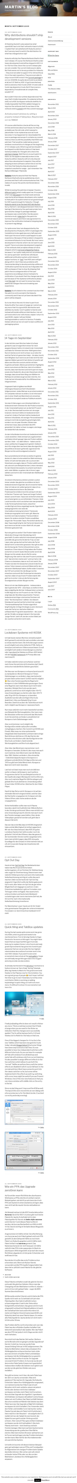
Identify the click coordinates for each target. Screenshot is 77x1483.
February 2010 (52, 474)
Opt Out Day (12, 860)
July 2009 (51, 500)
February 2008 (53, 560)
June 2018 (51, 127)
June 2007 (51, 590)
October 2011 (52, 399)
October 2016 (52, 190)
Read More (45, 1480)
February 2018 (52, 138)
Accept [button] (37, 1480)
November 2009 (53, 485)
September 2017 (53, 153)
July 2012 (51, 366)
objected (21, 216)
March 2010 (52, 470)
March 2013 (52, 336)
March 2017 (52, 175)
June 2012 (51, 369)
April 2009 (51, 511)
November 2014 (53, 265)
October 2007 (52, 575)
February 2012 (52, 384)
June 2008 (51, 545)
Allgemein (51, 66)
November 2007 (53, 571)
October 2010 (52, 444)
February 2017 (52, 179)
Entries (52, 605)
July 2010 (51, 455)
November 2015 (53, 224)
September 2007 (53, 578)
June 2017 (51, 164)
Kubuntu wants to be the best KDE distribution (22, 204)
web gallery (33, 956)
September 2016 (53, 194)
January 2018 (52, 141)
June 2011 (51, 414)
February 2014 (52, 295)
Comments (53, 609)
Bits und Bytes (53, 70)
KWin (42, 1018)
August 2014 (52, 272)
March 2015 (52, 250)
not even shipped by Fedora (28, 250)
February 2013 (52, 339)
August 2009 (52, 496)
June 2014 (51, 280)
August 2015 (52, 235)
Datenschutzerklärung (55, 41)
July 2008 (51, 541)
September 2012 (53, 358)
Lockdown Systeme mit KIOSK (23, 632)
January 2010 (52, 477)
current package (34, 78)
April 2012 (51, 377)
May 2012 (51, 373)
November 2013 (53, 306)
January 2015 (52, 257)
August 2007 (52, 582)
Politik (50, 85)
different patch (11, 192)
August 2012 (52, 362)
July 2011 (51, 410)
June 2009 (51, 504)
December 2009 (53, 481)
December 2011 (53, 392)
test (21, 260)
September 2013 (53, 313)
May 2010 (51, 463)
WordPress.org (53, 612)
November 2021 (53, 104)
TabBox (42, 1127)
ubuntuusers (52, 92)
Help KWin (51, 74)
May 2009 (51, 507)
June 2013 (51, 324)
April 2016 (51, 212)
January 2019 (52, 119)
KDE (49, 77)
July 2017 (51, 160)
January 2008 (52, 563)
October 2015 (52, 227)
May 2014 (51, 283)
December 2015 (53, 220)
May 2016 (51, 209)
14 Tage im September (18, 338)
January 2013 (52, 343)
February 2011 (52, 429)
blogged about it (22, 1045)
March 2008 (52, 556)
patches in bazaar (11, 154)
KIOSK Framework (18, 655)
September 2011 (53, 403)
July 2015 (51, 239)
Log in (50, 601)
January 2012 (52, 388)
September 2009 (54, 492)
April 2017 (51, 171)
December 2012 (53, 347)
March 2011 (51, 425)
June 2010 (51, 459)
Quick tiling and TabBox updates (24, 927)
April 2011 (51, 422)
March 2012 (52, 380)
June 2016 (51, 205)
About (50, 37)
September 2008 (54, 534)
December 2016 (53, 183)
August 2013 (52, 317)
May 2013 (51, 328)
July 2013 (51, 321)
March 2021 (52, 108)
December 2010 (53, 436)
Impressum (52, 44)
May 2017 (51, 168)
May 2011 (51, 418)
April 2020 (51, 112)
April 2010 (51, 466)
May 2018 (51, 130)
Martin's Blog (21, 7)
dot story (29, 966)
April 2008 (51, 552)
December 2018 (53, 123)
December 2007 (53, 567)
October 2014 (52, 269)
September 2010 (53, 448)
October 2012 (52, 354)
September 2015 (53, 231)
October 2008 (53, 530)
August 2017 (52, 156)
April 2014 (51, 287)
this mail (12, 281)
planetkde (51, 81)
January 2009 (52, 519)
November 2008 (53, 526)
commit (20, 109)
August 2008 (52, 537)
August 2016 (52, 198)
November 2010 (53, 440)
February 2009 (53, 515)
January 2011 (52, 433)
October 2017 (52, 149)
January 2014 (52, 298)
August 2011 (52, 407)
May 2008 (51, 548)
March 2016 (52, 216)
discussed (16, 195)
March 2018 (52, 134)
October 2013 (52, 310)
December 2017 (53, 145)
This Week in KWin (54, 89)
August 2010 (52, 451)
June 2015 (51, 242)
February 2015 (52, 254)
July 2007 (51, 586)
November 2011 (53, 395)
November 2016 (53, 186)
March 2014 (52, 291)
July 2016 (51, 201)
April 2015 (51, 246)
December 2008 (53, 522)
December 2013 (53, 302)
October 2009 (53, 489)
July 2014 (51, 276)
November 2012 (53, 351)
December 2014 (53, 261)
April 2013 (51, 332)
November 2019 (53, 115)
